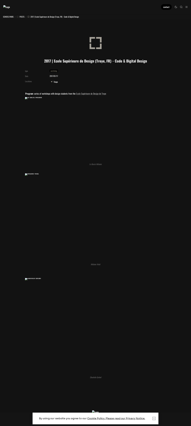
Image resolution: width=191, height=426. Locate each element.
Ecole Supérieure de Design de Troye (91, 93)
